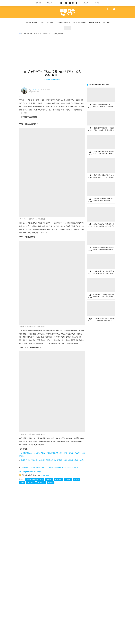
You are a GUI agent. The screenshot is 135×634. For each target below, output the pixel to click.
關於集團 (38, 3)
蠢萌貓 (76, 479)
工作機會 (96, 3)
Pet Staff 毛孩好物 (94, 23)
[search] (107, 9)
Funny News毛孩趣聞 (47, 23)
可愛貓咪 (58, 479)
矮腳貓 (50, 483)
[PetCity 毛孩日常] (67, 12)
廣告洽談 (85, 3)
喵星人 (49, 479)
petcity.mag (45, 475)
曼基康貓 (41, 483)
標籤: (21, 479)
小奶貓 (67, 479)
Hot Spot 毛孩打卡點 (79, 23)
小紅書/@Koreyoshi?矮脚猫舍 (30, 472)
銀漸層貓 (31, 483)
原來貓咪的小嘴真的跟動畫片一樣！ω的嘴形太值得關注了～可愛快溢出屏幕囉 (49, 467)
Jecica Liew (36, 90)
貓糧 (22, 483)
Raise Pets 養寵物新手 (63, 23)
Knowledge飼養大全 (31, 23)
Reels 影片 (106, 23)
